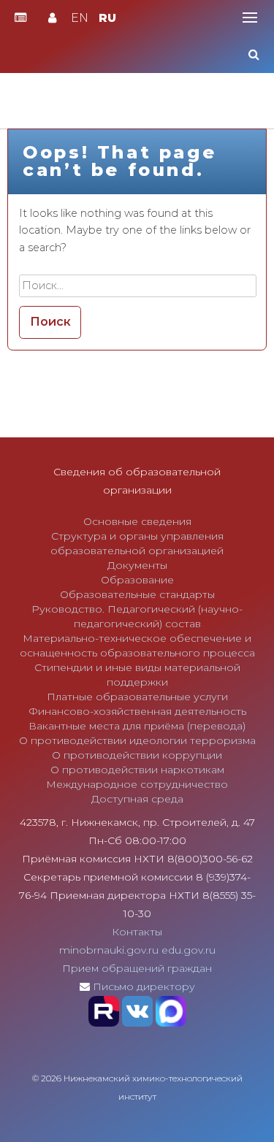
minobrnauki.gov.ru (109, 950)
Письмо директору (144, 986)
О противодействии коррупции (137, 755)
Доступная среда (137, 798)
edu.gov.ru (188, 950)
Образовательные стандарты (137, 594)
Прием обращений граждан (137, 968)
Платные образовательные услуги (137, 696)
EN (79, 18)
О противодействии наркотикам (137, 769)
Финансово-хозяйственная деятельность (137, 711)
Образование (137, 579)
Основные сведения (137, 521)
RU (107, 18)
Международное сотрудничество (137, 784)
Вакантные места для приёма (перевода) (137, 725)
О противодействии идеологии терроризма (137, 740)
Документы (137, 565)
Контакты (137, 931)
